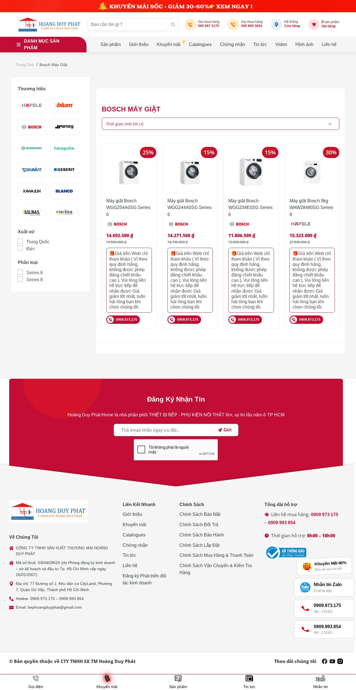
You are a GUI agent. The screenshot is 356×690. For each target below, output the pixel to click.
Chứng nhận (232, 44)
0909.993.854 (71, 598)
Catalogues (200, 44)
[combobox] (220, 124)
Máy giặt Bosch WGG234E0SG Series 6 (250, 207)
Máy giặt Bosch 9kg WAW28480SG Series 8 (311, 207)
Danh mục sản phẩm (42, 44)
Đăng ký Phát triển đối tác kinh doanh (144, 579)
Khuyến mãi (169, 44)
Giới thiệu (139, 44)
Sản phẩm (110, 44)
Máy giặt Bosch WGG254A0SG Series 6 (128, 207)
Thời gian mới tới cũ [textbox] (125, 124)
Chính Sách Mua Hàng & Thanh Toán (216, 555)
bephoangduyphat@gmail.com (55, 607)
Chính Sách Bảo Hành (201, 535)
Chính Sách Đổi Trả (198, 524)
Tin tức (260, 44)
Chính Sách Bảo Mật (199, 514)
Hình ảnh (304, 44)
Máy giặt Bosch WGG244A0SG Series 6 (189, 207)
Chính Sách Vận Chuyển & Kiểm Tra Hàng (215, 569)
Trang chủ (24, 64)
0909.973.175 (126, 320)
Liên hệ (329, 44)
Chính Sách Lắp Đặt (199, 545)
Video (281, 44)
